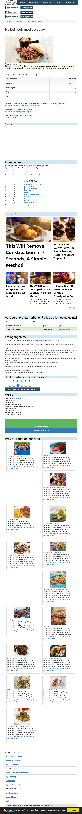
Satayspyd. (46, 626)
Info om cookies (12, 764)
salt (25, 199)
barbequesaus (28, 205)
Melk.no (9, 801)
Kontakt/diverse (70, 3)
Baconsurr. (46, 455)
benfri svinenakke (29, 171)
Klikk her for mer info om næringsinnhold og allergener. (22, 106)
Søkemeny (22, 3)
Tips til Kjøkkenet (13, 785)
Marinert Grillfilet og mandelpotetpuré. (19, 726)
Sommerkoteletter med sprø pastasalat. (55, 589)
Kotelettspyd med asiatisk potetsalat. (54, 488)
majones (27, 197)
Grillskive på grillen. (13, 519)
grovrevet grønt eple (30, 189)
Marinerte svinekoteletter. (15, 456)
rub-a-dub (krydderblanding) (33, 175)
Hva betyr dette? (64, 329)
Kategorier (58, 3)
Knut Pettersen (16, 398)
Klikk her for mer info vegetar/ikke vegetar (18, 112)
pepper (26, 201)
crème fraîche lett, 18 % (31, 195)
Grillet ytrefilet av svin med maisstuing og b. (20, 555)
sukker (26, 193)
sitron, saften (28, 191)
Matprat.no (15, 64)
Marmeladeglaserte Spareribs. (16, 658)
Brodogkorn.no (12, 793)
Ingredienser (47, 3)
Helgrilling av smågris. (14, 620)
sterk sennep (28, 173)
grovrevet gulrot (29, 187)
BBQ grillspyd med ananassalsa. (17, 690)
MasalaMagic (11, 797)
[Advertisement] (41, 140)
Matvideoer (10, 780)
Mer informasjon (9, 811)
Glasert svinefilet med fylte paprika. (54, 690)
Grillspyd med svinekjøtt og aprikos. (54, 552)
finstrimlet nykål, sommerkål (33, 185)
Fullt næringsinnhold (41, 426)
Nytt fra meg (11, 776)
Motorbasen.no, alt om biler (17, 772)
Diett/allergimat (34, 3)
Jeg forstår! (73, 810)
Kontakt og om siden (14, 756)
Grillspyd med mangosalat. (51, 523)
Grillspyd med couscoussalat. (52, 658)
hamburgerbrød (29, 203)
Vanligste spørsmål (13, 760)
